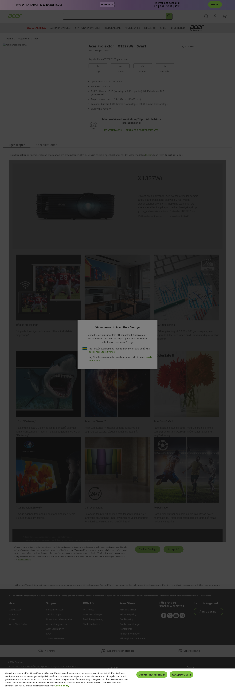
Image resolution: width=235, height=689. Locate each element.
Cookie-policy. (62, 685)
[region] (117, 678)
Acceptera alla (181, 674)
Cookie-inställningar (152, 674)
